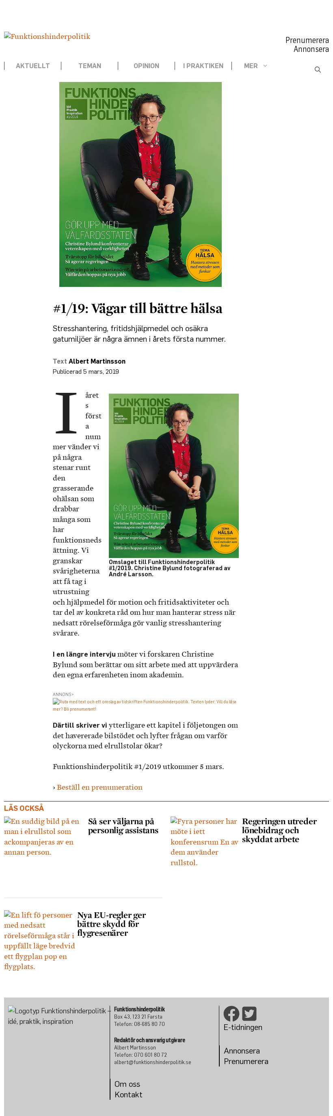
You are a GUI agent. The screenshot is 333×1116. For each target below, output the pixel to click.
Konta (125, 1094)
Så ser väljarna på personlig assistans (124, 825)
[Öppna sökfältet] (318, 70)
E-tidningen (242, 1027)
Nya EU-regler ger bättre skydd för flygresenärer (111, 923)
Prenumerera (307, 40)
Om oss (127, 1084)
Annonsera (311, 49)
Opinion (146, 66)
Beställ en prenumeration (100, 787)
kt (139, 1094)
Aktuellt (33, 66)
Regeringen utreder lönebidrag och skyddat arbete (279, 830)
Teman (89, 66)
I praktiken (203, 66)
